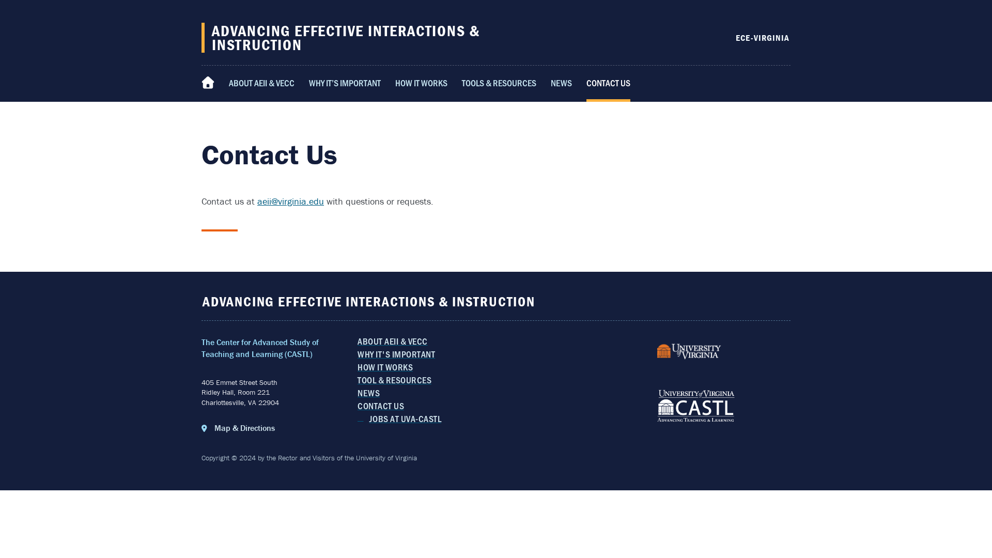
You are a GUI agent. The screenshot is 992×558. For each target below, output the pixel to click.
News (561, 82)
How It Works (421, 82)
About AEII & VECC (262, 82)
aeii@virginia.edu (290, 201)
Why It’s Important (345, 82)
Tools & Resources (499, 82)
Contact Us (608, 82)
